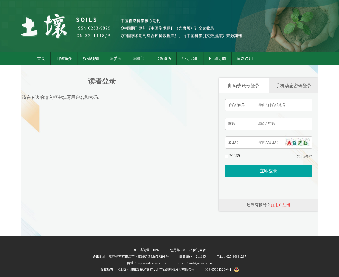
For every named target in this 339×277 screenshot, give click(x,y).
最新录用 (245, 58)
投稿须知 (91, 58)
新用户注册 (280, 205)
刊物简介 (64, 58)
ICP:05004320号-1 (218, 269)
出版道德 (163, 58)
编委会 (116, 58)
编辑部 (138, 58)
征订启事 (190, 58)
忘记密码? (304, 156)
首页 (41, 58)
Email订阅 (217, 58)
